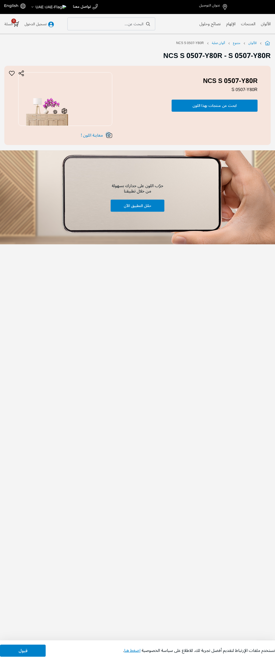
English (11, 5)
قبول (23, 650)
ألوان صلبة (218, 43)
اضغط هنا (132, 650)
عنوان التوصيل (209, 5)
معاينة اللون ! (92, 135)
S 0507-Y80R (244, 89)
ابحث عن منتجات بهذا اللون (215, 106)
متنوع (236, 43)
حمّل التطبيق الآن (137, 205)
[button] (49, 7)
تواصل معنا (82, 7)
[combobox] (111, 23)
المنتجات (248, 24)
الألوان (266, 24)
